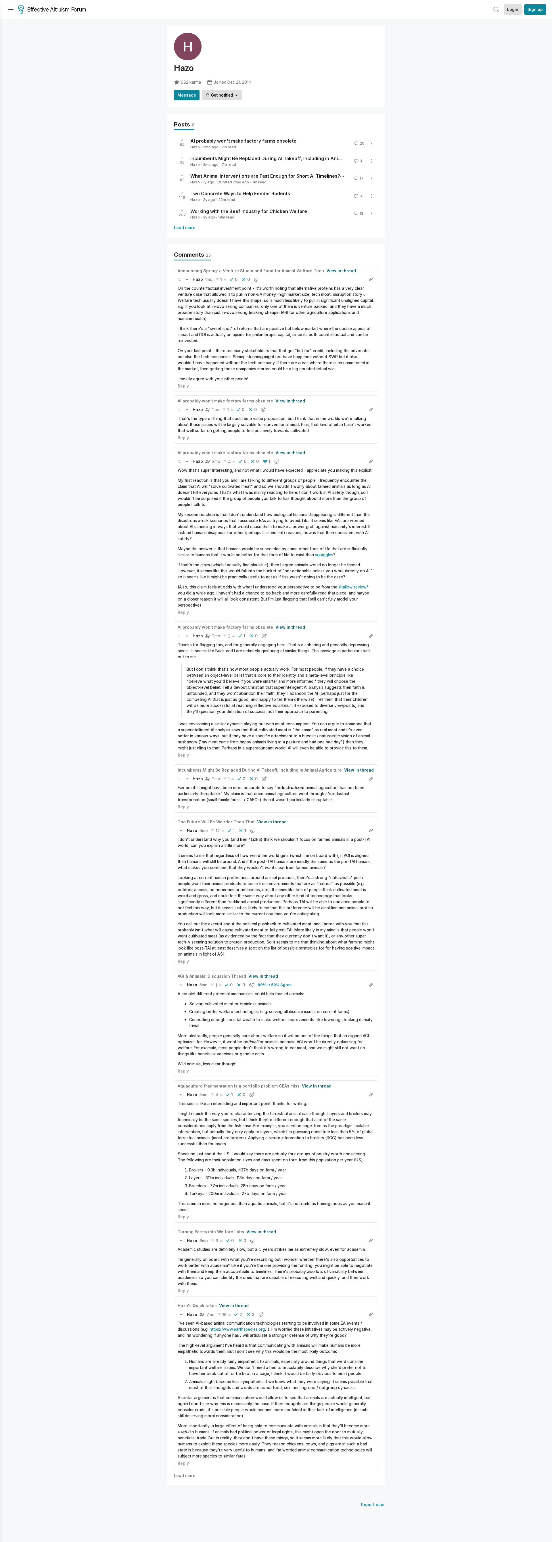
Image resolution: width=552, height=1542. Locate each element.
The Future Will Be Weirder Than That (216, 821)
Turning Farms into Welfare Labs (211, 1231)
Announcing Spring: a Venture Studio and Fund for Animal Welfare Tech (251, 270)
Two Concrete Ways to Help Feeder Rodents (240, 193)
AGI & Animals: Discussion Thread (212, 976)
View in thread (341, 270)
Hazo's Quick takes (197, 1305)
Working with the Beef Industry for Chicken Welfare (248, 211)
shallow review (352, 586)
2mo (216, 461)
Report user (373, 1504)
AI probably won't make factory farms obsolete (243, 141)
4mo (204, 830)
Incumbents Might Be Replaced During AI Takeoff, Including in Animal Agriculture (281, 158)
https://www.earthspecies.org (237, 1329)
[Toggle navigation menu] (11, 9)
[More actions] (372, 143)
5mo (204, 984)
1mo (208, 279)
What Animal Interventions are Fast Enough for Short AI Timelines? (265, 176)
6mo (204, 1240)
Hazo (195, 147)
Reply (183, 385)
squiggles (324, 554)
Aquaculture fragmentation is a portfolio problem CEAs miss (239, 1085)
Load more (184, 227)
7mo (210, 1314)
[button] (179, 279)
